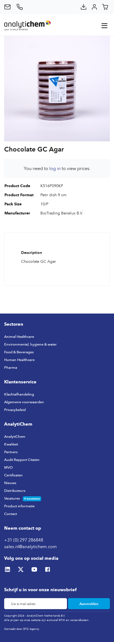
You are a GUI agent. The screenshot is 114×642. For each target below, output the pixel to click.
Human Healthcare (19, 360)
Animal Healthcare (19, 336)
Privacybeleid (15, 410)
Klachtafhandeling (19, 394)
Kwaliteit (11, 444)
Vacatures (12, 498)
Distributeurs (14, 490)
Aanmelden (89, 604)
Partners (11, 452)
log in (55, 168)
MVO (8, 467)
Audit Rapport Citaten (22, 460)
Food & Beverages (19, 352)
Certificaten (13, 475)
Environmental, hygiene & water (30, 344)
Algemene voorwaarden (24, 402)
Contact (10, 514)
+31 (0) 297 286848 (23, 539)
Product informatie (19, 506)
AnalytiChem (14, 436)
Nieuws (10, 483)
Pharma (10, 367)
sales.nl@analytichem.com (30, 546)
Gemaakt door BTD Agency (21, 629)
